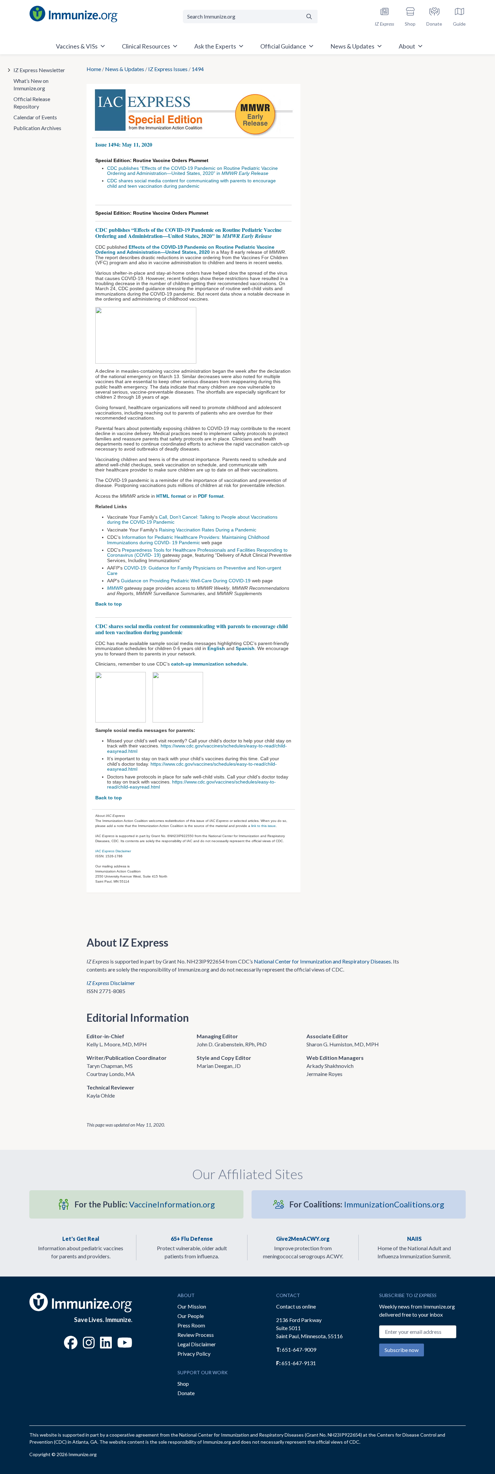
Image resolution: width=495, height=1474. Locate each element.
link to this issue (263, 826)
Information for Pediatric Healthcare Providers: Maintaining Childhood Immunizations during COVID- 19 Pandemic (188, 539)
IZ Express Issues (168, 69)
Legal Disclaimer (196, 1344)
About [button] (407, 46)
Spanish (245, 648)
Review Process (195, 1334)
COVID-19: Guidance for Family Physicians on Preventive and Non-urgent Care (194, 570)
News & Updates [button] (352, 46)
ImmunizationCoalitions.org (366, 1204)
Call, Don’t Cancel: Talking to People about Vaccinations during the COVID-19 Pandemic (192, 519)
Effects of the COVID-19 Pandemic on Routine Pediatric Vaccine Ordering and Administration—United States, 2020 (184, 249)
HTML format (171, 496)
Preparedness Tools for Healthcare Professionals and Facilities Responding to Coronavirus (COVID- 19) (197, 552)
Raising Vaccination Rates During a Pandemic (207, 529)
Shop (183, 1383)
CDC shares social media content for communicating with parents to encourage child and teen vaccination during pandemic (191, 183)
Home (94, 69)
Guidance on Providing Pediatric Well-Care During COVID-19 (186, 580)
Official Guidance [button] (283, 46)
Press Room (191, 1325)
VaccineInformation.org (144, 1204)
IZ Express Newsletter (39, 70)
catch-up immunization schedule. (209, 664)
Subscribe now (402, 1350)
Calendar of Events (35, 117)
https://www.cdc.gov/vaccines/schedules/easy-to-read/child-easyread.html (197, 748)
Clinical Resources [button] (146, 46)
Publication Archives (37, 128)
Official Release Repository (31, 103)
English (216, 648)
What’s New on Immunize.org (30, 84)
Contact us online (296, 1306)
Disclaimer (113, 851)
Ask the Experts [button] (215, 46)
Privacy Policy (193, 1353)
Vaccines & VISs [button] (77, 46)
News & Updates (124, 69)
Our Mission (191, 1306)
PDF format (211, 496)
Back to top (108, 604)
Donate (186, 1393)
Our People (190, 1316)
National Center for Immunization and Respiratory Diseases (322, 961)
